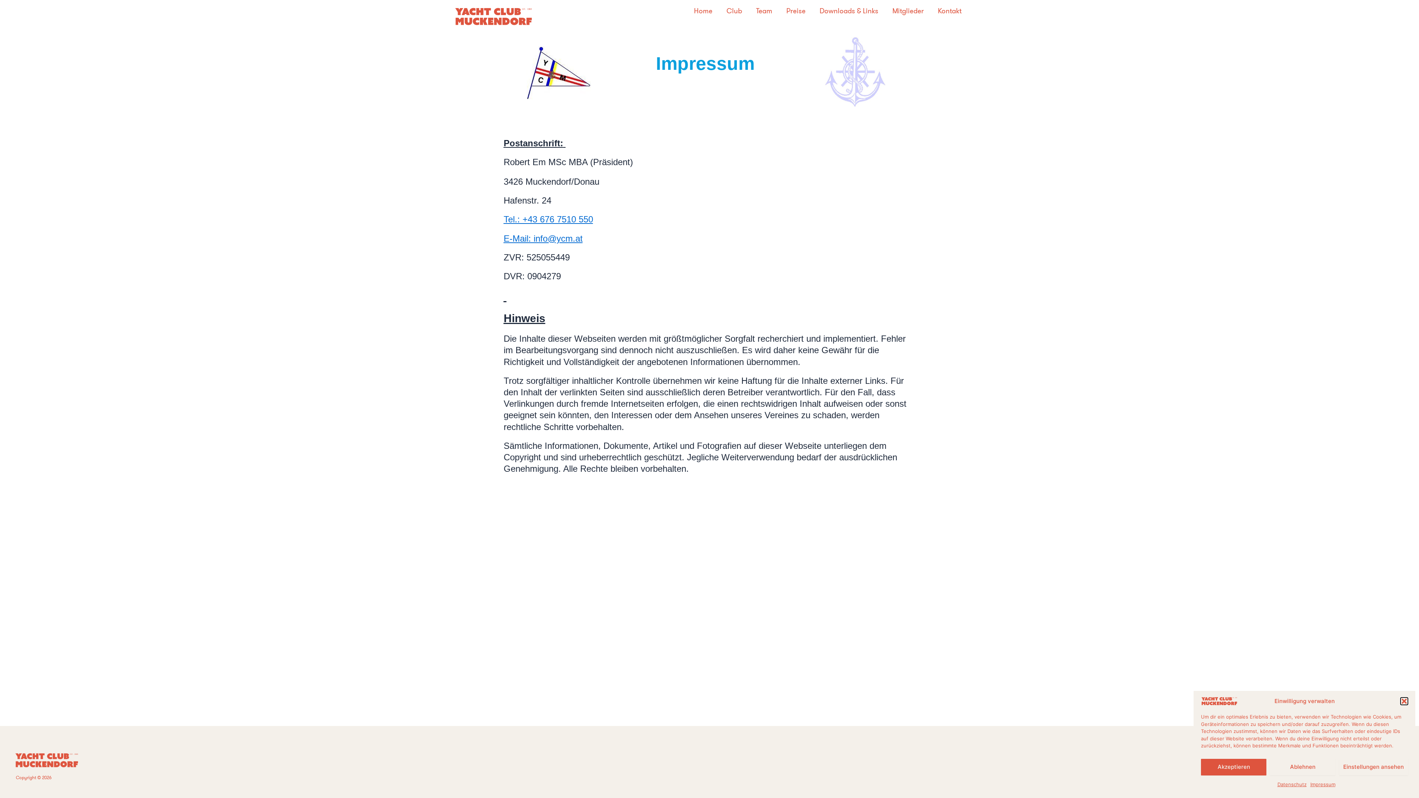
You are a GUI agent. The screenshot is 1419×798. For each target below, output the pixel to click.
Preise (796, 11)
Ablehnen (1303, 766)
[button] (1404, 701)
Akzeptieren (1234, 766)
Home (703, 11)
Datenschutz (1292, 784)
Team (764, 11)
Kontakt (950, 11)
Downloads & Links (849, 11)
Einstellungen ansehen (1373, 766)
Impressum (1322, 784)
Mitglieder (908, 11)
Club (734, 11)
